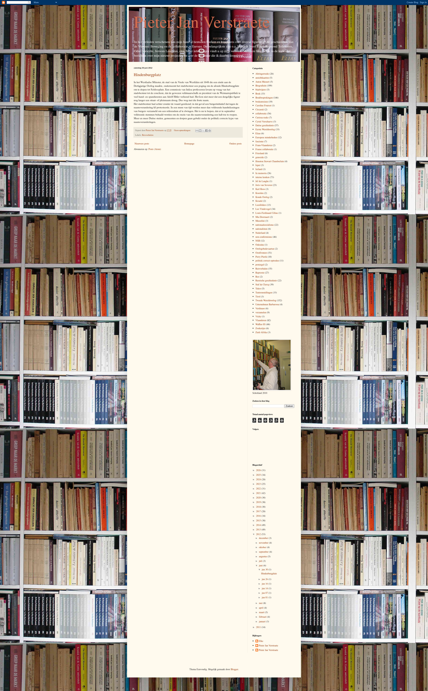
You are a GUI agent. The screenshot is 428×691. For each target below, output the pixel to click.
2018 (258, 506)
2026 (258, 470)
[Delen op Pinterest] (209, 130)
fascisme (259, 141)
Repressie (259, 272)
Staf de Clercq (262, 284)
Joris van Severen (263, 185)
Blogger (234, 669)
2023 (258, 483)
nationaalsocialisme (264, 224)
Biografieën (260, 85)
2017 (258, 511)
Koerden (259, 193)
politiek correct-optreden (267, 260)
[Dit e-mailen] (197, 130)
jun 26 (265, 579)
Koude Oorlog (262, 197)
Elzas (257, 133)
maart (262, 612)
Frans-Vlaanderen (263, 145)
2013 (258, 529)
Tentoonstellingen (263, 292)
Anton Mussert (262, 81)
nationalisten (261, 228)
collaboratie (260, 113)
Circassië (259, 109)
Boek (257, 93)
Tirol (257, 296)
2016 (258, 515)
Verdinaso (260, 308)
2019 (258, 502)
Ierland (258, 169)
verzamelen (260, 312)
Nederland (260, 232)
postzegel (259, 264)
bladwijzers (260, 89)
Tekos (258, 288)
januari (262, 621)
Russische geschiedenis (266, 280)
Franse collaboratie (264, 149)
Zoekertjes (260, 328)
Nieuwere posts (142, 143)
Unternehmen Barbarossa (267, 304)
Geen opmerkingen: (182, 130)
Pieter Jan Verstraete (202, 21)
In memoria (260, 173)
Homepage (189, 143)
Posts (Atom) (154, 149)
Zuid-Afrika (261, 332)
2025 (258, 474)
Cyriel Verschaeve (264, 121)
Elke (261, 641)
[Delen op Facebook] (206, 130)
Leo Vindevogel (263, 208)
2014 (258, 525)
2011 (258, 627)
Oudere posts (235, 143)
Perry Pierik (261, 256)
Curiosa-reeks (261, 117)
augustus (263, 556)
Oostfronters (261, 252)
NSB (257, 240)
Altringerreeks (262, 73)
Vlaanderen (260, 320)
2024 (258, 479)
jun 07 (265, 592)
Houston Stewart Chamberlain (269, 161)
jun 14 (265, 588)
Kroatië (258, 200)
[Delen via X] (203, 130)
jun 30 (265, 569)
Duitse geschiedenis (264, 125)
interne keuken (262, 177)
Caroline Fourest (263, 105)
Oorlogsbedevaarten (264, 248)
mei (261, 603)
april (261, 607)
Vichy (258, 316)
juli (261, 560)
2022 (258, 488)
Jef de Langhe (262, 181)
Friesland (259, 153)
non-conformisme (263, 236)
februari (263, 616)
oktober (263, 547)
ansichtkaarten (262, 77)
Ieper (257, 165)
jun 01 (265, 597)
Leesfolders (260, 204)
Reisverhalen (147, 135)
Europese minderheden (266, 137)
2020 (258, 497)
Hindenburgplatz (147, 74)
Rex (257, 276)
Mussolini (260, 220)
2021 (258, 493)
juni (261, 565)
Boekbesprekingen (264, 97)
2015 (258, 520)
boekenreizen (261, 101)
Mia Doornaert (262, 216)
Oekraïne (259, 244)
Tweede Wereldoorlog (265, 300)
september (264, 551)
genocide (259, 157)
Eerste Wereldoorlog (265, 129)
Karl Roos (260, 189)
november (264, 542)
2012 (258, 534)
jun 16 (265, 583)
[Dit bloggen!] (200, 130)
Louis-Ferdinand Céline (266, 212)
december (264, 538)
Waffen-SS (260, 324)
